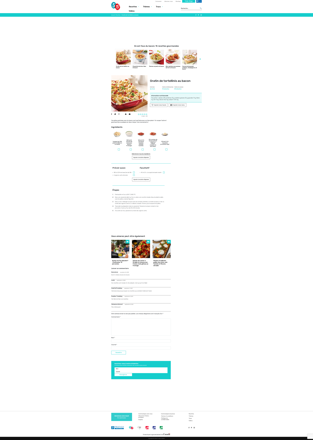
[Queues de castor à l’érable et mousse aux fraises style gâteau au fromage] (141, 249)
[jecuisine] (147, 427)
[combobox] (190, 8)
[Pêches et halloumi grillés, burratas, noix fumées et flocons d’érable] (162, 249)
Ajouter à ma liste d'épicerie (141, 157)
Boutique (178, 1)
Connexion (158, 1)
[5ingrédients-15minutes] (131, 427)
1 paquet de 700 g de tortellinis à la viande (117, 143)
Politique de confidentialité (165, 418)
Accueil (113, 15)
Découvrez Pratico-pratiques (143, 416)
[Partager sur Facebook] (111, 114)
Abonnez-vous (168, 1)
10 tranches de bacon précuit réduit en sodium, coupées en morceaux (153, 143)
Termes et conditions (167, 416)
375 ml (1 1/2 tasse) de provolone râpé (164, 143)
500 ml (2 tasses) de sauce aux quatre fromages (129, 143)
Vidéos (132, 11)
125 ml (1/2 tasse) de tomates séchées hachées (141, 143)
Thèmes (146, 7)
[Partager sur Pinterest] (118, 114)
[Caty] (140, 427)
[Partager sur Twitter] (115, 114)
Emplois (140, 419)
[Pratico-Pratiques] (118, 427)
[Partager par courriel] (129, 114)
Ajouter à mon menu (179, 105)
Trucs (158, 7)
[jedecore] (154, 427)
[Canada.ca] (166, 434)
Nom (113, 337)
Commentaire (115, 317)
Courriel (114, 344)
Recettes (133, 7)
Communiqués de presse (168, 414)
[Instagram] (201, 15)
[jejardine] (161, 427)
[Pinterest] (198, 15)
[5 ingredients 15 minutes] (118, 7)
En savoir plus (122, 417)
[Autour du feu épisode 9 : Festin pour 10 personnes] (120, 249)
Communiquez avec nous (145, 414)
